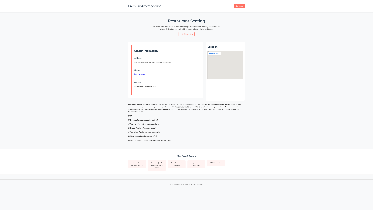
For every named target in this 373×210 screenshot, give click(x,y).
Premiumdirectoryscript (144, 6)
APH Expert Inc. (216, 163)
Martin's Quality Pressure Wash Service (157, 165)
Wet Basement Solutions (176, 164)
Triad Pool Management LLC (137, 164)
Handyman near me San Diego (196, 164)
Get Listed (239, 6)
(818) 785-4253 (139, 74)
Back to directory (186, 34)
